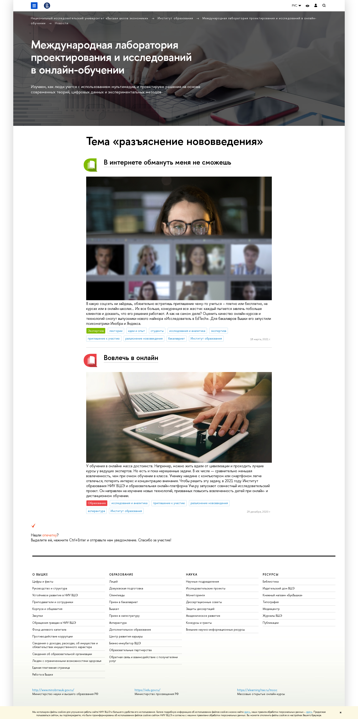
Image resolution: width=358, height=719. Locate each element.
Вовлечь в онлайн (131, 357)
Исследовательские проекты (205, 588)
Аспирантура (118, 623)
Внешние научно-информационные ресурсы (215, 629)
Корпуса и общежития (47, 609)
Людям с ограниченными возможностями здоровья (66, 661)
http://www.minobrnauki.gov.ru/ (53, 690)
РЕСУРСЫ (270, 574)
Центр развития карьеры (126, 636)
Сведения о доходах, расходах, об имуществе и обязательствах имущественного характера (65, 645)
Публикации (271, 623)
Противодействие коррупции (52, 636)
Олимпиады (117, 595)
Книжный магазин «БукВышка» (282, 595)
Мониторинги (195, 595)
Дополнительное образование (130, 629)
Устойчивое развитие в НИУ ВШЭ (55, 595)
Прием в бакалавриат (123, 602)
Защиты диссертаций (200, 609)
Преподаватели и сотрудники (52, 602)
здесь (247, 712)
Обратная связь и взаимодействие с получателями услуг (143, 659)
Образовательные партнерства (130, 650)
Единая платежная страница (51, 668)
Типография (271, 602)
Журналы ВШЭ (272, 616)
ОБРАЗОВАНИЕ (121, 574)
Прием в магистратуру (124, 616)
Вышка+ (114, 609)
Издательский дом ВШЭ (279, 588)
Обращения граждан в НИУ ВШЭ (54, 623)
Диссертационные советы (204, 602)
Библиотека (271, 581)
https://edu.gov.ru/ (147, 690)
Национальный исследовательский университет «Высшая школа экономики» (90, 18)
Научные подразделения (202, 581)
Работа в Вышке (42, 674)
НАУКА (191, 574)
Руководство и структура (49, 588)
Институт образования (176, 18)
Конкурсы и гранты (199, 623)
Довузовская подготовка (126, 588)
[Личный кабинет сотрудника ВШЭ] (316, 5)
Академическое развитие (203, 616)
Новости (61, 23)
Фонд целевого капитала (49, 629)
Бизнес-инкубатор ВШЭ (125, 643)
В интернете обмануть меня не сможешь (167, 162)
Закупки (37, 616)
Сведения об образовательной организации (62, 654)
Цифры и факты (42, 581)
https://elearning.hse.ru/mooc (257, 690)
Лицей (113, 581)
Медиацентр (271, 609)
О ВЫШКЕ (40, 574)
